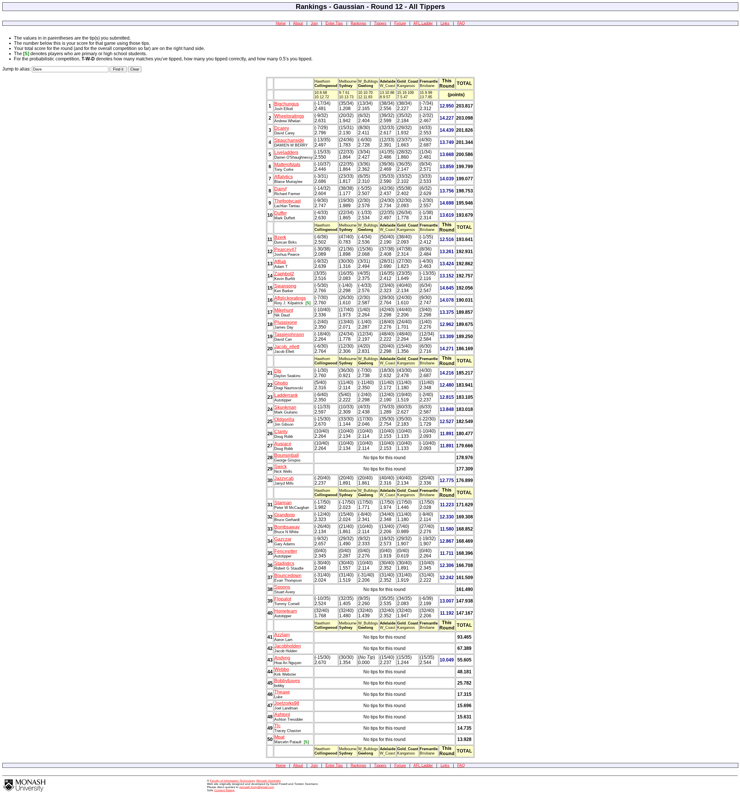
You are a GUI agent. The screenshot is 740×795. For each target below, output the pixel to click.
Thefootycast (287, 201)
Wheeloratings (289, 116)
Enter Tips (334, 23)
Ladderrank (286, 395)
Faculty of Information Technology (232, 780)
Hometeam (285, 611)
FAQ (461, 23)
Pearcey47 (285, 249)
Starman (283, 502)
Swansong (285, 285)
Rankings (358, 23)
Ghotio (281, 383)
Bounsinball (286, 455)
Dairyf (280, 188)
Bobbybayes (287, 680)
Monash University (268, 780)
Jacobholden (287, 646)
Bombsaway (287, 527)
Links (445, 23)
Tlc (277, 725)
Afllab (280, 261)
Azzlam (282, 634)
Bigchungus (286, 103)
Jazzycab (284, 478)
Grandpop (284, 514)
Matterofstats (287, 164)
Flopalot (282, 598)
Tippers (380, 23)
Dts (277, 370)
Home (281, 23)
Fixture (400, 23)
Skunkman (285, 407)
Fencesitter (285, 551)
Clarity (281, 431)
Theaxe (282, 692)
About (298, 23)
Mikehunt (283, 310)
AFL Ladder (423, 23)
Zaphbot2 (284, 273)
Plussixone (285, 322)
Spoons (282, 587)
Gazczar (282, 539)
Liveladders (286, 152)
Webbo (281, 669)
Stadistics (284, 563)
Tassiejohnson (289, 334)
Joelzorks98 (286, 703)
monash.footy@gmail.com (256, 787)
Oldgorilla (284, 419)
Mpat (279, 737)
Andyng (282, 657)
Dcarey (281, 128)
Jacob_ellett (286, 346)
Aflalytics (283, 176)
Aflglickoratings (290, 298)
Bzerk (280, 237)
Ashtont (282, 714)
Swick (280, 466)
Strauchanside (289, 140)
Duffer (280, 213)
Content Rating (224, 790)
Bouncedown (287, 575)
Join (314, 23)
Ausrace (282, 443)
